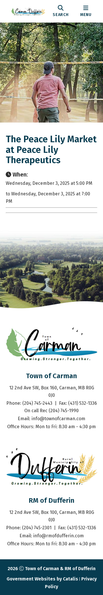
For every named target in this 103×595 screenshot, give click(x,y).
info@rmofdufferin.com (58, 535)
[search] (61, 11)
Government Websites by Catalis (42, 579)
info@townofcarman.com (58, 418)
